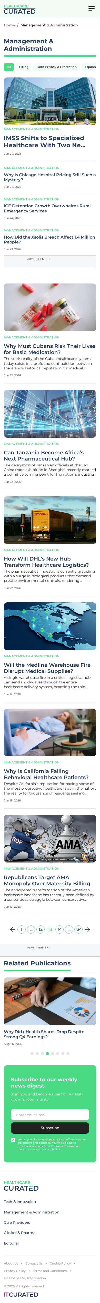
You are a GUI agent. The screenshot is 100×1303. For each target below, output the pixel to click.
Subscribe (50, 1127)
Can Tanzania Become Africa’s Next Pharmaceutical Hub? (44, 455)
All (9, 67)
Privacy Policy (15, 1271)
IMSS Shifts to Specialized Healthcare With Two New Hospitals (45, 142)
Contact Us (34, 1263)
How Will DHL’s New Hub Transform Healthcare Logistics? (46, 562)
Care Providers (17, 1222)
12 (41, 929)
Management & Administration (31, 129)
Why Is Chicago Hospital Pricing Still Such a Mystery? (50, 177)
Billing (23, 67)
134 (78, 929)
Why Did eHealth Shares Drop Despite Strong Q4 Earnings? (44, 1034)
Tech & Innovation (20, 1201)
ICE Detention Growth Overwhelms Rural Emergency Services (47, 208)
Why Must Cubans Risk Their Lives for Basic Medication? (49, 349)
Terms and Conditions (50, 1271)
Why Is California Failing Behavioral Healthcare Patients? (46, 774)
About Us (11, 1263)
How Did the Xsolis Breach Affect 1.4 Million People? (49, 239)
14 (59, 929)
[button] (32, 1053)
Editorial (11, 1243)
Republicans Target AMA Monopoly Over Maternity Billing (47, 880)
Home (9, 25)
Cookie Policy (60, 1263)
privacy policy (51, 1149)
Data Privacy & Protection (57, 67)
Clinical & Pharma (19, 1232)
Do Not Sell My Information (25, 1278)
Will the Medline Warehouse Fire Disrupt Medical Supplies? (47, 668)
